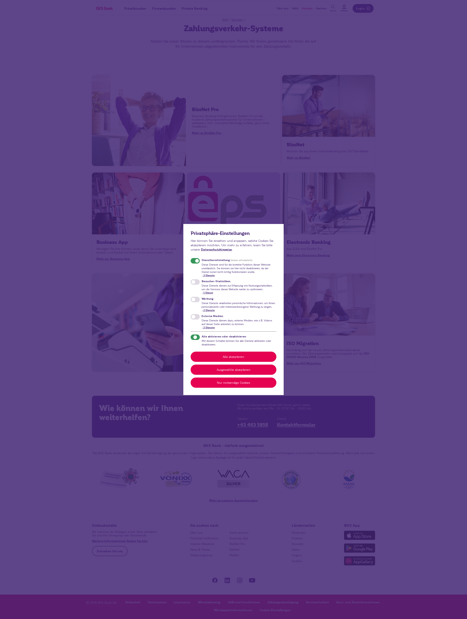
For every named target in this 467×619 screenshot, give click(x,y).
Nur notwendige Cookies (233, 382)
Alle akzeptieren (233, 356)
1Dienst (207, 292)
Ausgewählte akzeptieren (233, 369)
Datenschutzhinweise (216, 249)
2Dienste (208, 275)
